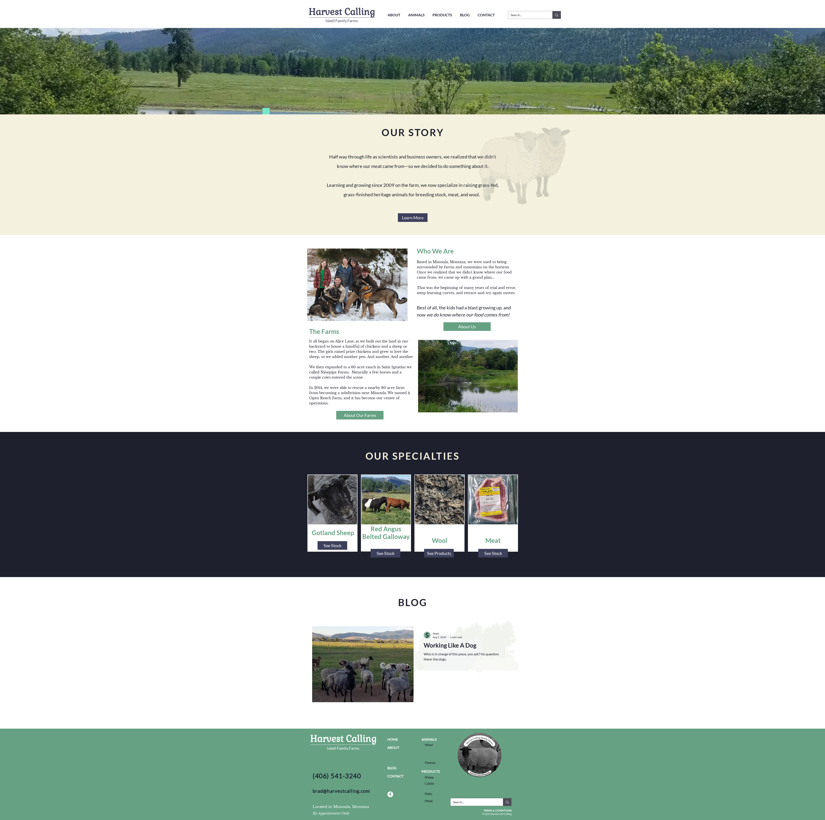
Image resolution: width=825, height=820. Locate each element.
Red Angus (386, 529)
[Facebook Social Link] (390, 794)
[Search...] (556, 15)
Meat (493, 540)
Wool (439, 540)
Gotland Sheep (333, 532)
